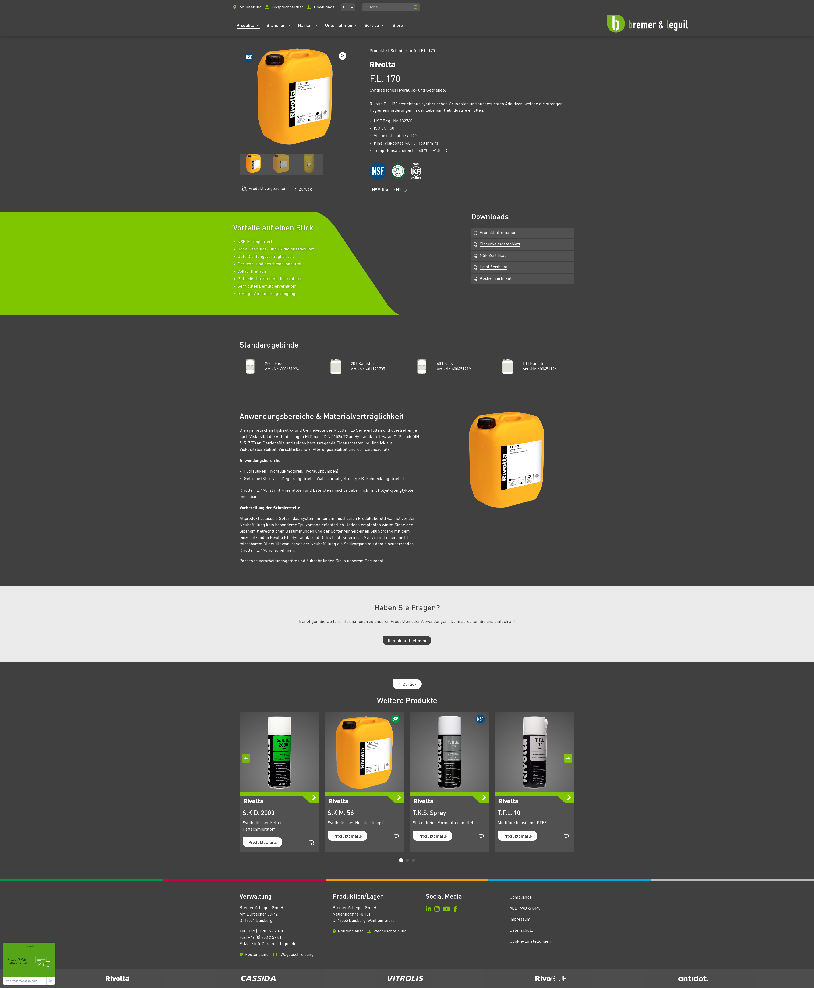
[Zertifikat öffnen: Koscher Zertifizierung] (416, 171)
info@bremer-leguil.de (275, 944)
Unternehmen (338, 25)
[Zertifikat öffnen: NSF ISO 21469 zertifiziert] (378, 171)
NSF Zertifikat (493, 256)
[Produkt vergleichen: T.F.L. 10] (566, 835)
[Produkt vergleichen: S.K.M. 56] (396, 835)
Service (372, 25)
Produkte (245, 25)
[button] (348, 7)
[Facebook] (455, 909)
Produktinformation (498, 233)
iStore (397, 25)
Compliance (521, 897)
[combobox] (391, 7)
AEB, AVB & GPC (525, 908)
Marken (305, 25)
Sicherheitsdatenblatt (500, 244)
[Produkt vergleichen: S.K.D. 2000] (311, 842)
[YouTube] (446, 909)
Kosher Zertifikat (496, 279)
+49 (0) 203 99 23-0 (266, 931)
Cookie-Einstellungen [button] (530, 941)
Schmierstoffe (403, 51)
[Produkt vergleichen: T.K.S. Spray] (481, 835)
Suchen (416, 7)
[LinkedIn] (428, 909)
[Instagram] (437, 909)
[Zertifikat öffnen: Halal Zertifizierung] (398, 171)
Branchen (276, 25)
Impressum (520, 919)
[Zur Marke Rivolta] (382, 65)
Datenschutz (521, 930)
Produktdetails (262, 842)
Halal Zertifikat (493, 267)
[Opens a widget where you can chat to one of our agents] (29, 964)
